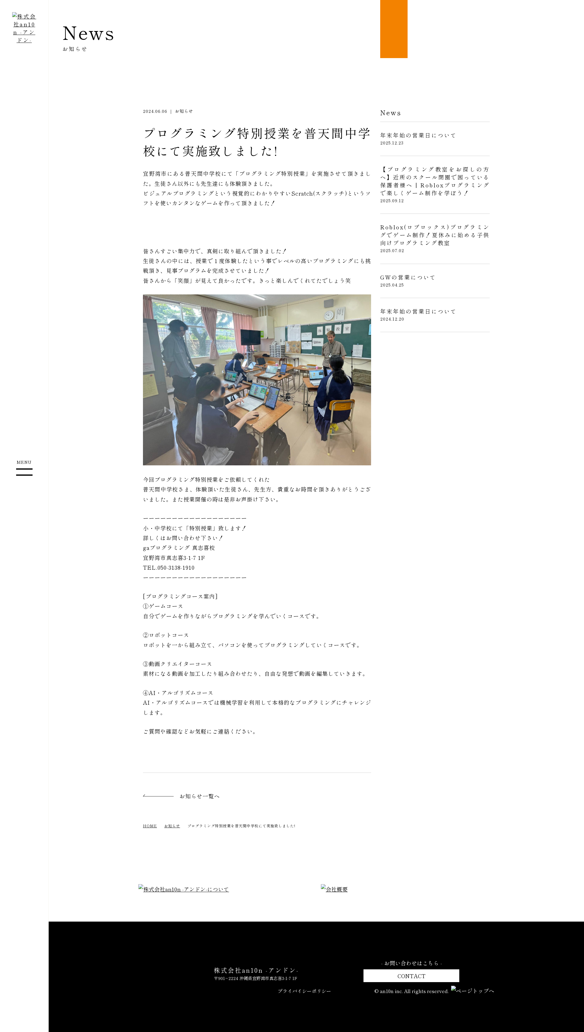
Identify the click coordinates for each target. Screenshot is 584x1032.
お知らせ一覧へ (199, 796)
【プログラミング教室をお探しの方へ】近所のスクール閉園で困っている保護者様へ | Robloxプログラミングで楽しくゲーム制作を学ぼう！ (435, 181)
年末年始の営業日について (418, 135)
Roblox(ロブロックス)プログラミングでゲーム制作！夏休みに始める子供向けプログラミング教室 (435, 235)
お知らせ (172, 825)
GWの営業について (408, 277)
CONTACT (412, 976)
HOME (150, 825)
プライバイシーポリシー (304, 991)
